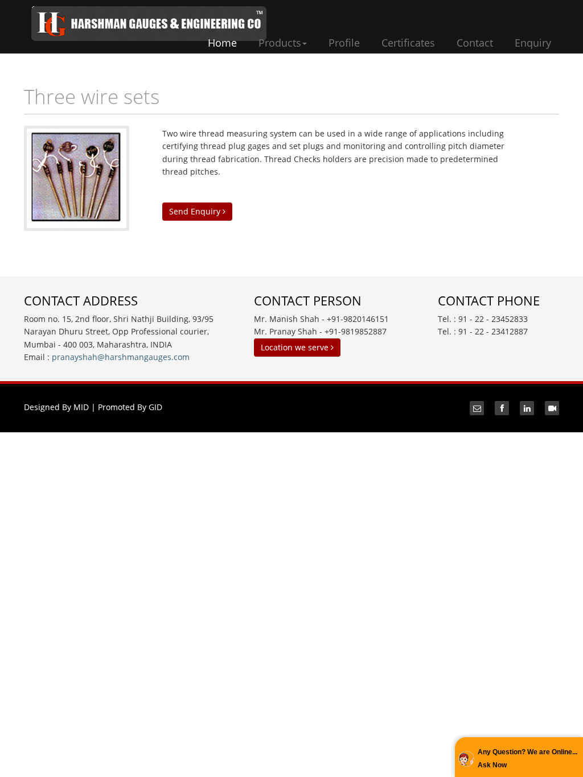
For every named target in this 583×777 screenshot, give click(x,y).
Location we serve (296, 347)
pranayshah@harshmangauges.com (121, 357)
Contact (475, 42)
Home (222, 42)
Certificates (408, 42)
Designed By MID (56, 407)
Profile (344, 42)
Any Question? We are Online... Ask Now (527, 758)
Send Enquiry (196, 211)
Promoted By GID (130, 407)
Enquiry (533, 42)
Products (279, 42)
